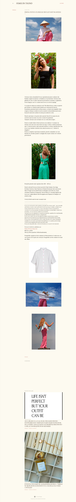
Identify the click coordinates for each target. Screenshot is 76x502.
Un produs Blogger (39, 496)
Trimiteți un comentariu (32, 428)
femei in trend (24, 3)
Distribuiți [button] (14, 9)
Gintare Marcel (43, 498)
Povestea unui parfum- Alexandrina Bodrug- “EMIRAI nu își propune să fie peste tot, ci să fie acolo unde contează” (43, 485)
